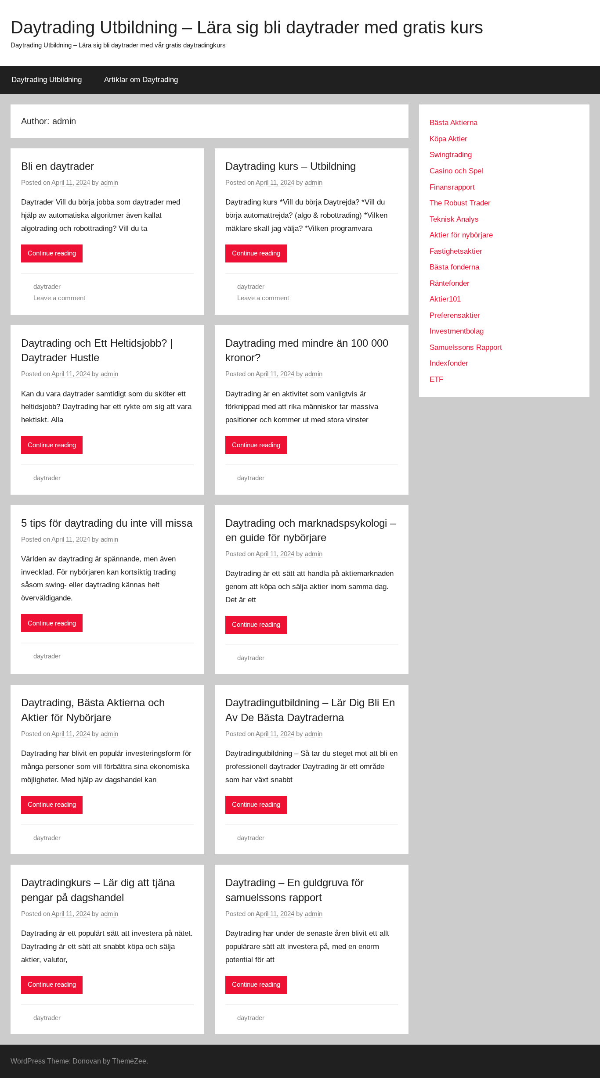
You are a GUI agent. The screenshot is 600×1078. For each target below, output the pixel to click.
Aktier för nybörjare (461, 235)
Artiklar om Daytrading (141, 79)
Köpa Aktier (448, 139)
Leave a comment (59, 298)
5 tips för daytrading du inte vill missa (106, 523)
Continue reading (52, 253)
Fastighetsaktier (456, 251)
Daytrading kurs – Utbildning (290, 166)
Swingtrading (451, 155)
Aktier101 (445, 299)
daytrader (47, 286)
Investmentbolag (457, 331)
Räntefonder (450, 283)
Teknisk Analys (454, 219)
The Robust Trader (460, 203)
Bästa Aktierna (453, 123)
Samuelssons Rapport (466, 347)
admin (109, 182)
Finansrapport (452, 187)
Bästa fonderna (454, 267)
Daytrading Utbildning (46, 79)
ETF (436, 379)
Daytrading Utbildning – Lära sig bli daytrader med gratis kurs (247, 27)
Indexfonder (449, 363)
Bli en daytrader (57, 166)
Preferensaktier (455, 315)
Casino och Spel (456, 171)
